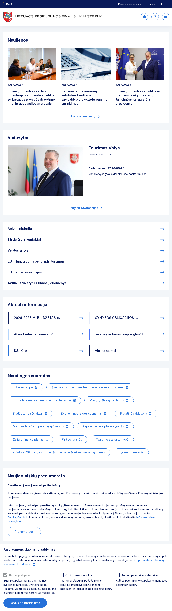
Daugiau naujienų (83, 116)
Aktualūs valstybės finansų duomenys (37, 283)
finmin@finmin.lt (18, 517)
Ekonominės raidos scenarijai (81, 413)
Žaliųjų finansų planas (28, 439)
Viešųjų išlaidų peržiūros (107, 400)
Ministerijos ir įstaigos (129, 4)
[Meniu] (165, 16)
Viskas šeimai (105, 351)
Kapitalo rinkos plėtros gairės (103, 426)
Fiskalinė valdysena (133, 413)
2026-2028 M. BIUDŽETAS (35, 318)
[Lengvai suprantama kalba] (144, 16)
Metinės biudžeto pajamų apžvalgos (38, 426)
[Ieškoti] (155, 16)
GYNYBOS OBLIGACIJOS (114, 318)
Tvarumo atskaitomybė (112, 439)
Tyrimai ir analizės (131, 452)
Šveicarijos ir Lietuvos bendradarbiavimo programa (88, 387)
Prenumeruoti (24, 531)
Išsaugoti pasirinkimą (25, 603)
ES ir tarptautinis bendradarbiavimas (36, 261)
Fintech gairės (72, 439)
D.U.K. (19, 351)
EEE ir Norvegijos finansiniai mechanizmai (42, 400)
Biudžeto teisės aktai (27, 413)
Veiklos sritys (18, 250)
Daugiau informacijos (83, 208)
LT (162, 4)
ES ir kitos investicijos (25, 272)
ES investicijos (23, 387)
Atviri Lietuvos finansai (31, 334)
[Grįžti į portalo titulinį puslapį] (8, 4)
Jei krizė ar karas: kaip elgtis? (118, 334)
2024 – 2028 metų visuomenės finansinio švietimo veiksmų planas (59, 452)
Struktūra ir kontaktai (24, 240)
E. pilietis (151, 4)
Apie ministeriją (20, 229)
